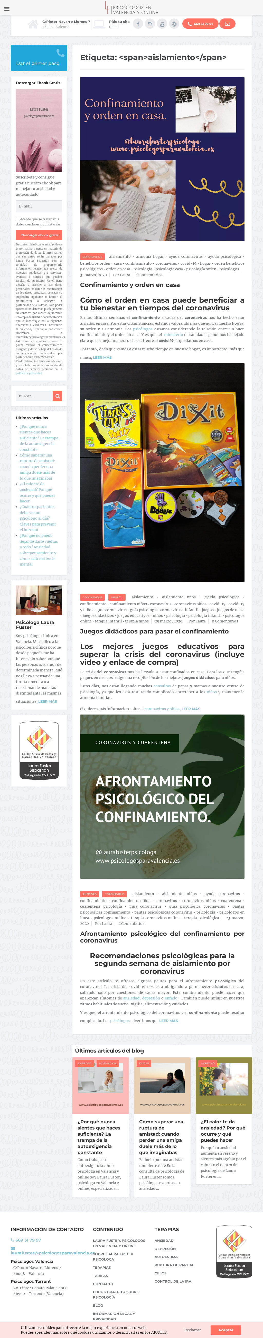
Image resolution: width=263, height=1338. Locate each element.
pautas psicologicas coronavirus (163, 912)
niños (158, 615)
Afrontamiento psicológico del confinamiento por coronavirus (162, 937)
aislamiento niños (179, 893)
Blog (98, 1305)
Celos (160, 1273)
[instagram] (150, 23)
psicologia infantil (205, 615)
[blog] (174, 23)
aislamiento (120, 256)
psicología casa (169, 269)
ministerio (173, 334)
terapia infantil (108, 621)
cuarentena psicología (101, 906)
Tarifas (100, 1276)
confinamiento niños (128, 604)
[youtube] (162, 23)
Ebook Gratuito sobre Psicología (116, 1294)
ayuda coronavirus (186, 256)
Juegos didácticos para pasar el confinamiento (154, 631)
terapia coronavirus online (155, 918)
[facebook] (138, 23)
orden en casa (118, 269)
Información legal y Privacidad (114, 1316)
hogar (205, 263)
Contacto (103, 1284)
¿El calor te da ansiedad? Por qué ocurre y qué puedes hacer (223, 1131)
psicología (143, 269)
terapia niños (137, 621)
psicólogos (229, 269)
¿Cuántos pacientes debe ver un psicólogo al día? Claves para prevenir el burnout (38, 518)
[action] (227, 23)
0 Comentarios (149, 275)
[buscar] (57, 396)
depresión (151, 998)
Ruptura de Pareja (174, 1265)
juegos (208, 610)
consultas (162, 686)
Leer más (47, 701)
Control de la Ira (173, 1281)
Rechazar (192, 1330)
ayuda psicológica (224, 256)
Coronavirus (92, 257)
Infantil (117, 597)
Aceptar (225, 1330)
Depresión (165, 1249)
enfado (171, 998)
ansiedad (131, 998)
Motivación (107, 1063)
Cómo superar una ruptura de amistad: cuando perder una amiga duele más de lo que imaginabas (161, 1137)
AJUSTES (159, 1332)
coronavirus (166, 263)
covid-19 (188, 263)
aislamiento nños (179, 597)
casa (118, 263)
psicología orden (201, 269)
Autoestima (166, 1257)
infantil (192, 610)
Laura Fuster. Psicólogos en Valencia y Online (119, 1243)
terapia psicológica (201, 918)
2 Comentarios (131, 923)
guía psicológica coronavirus (156, 610)
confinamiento (138, 263)
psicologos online (110, 918)
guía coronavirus (112, 610)
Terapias (102, 1267)
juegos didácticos (98, 615)
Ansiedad (90, 894)
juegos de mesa (231, 610)
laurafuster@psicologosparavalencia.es (53, 1253)
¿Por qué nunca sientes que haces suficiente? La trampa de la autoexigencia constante (99, 1137)
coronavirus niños (190, 604)
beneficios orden (95, 263)
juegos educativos (133, 615)
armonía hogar (150, 256)
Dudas (144, 1063)
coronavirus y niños (162, 709)
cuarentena (231, 900)
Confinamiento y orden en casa (130, 285)
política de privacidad (29, 373)
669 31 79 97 (203, 24)
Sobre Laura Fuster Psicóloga (113, 1256)
